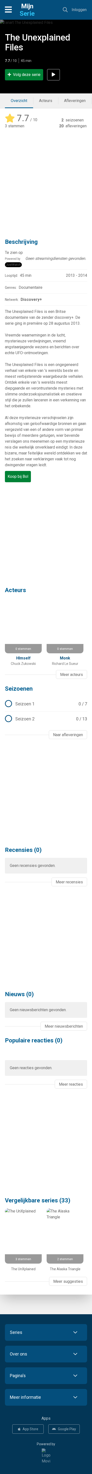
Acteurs (45, 100)
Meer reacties (71, 1084)
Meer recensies (69, 882)
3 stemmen (14, 126)
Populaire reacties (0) (34, 1040)
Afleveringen (75, 100)
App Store (30, 1429)
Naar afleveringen (68, 734)
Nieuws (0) (19, 994)
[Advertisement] (46, 180)
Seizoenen (19, 688)
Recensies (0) (23, 849)
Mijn (27, 9)
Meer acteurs (71, 674)
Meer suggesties (68, 1281)
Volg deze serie (26, 74)
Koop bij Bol (18, 476)
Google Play (67, 1429)
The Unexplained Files (37, 42)
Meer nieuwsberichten (64, 1026)
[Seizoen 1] (46, 704)
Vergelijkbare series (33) (37, 1200)
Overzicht (19, 100)
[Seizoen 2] (46, 719)
